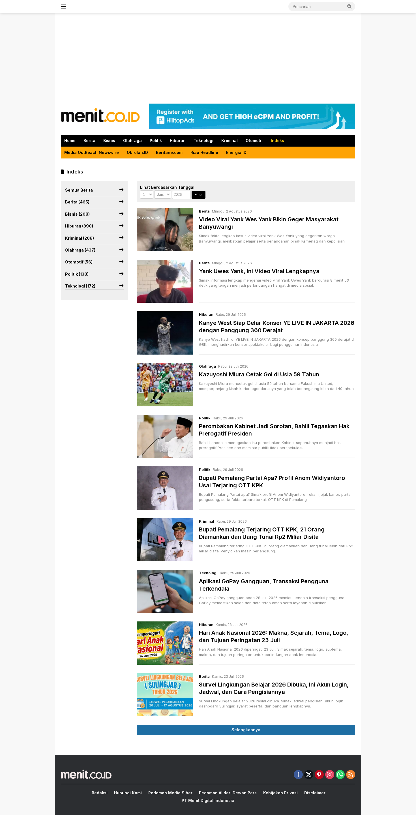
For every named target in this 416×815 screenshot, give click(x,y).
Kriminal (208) (79, 237)
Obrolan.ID (137, 152)
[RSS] (350, 775)
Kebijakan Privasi (280, 792)
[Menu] (64, 6)
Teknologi (203, 140)
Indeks (277, 140)
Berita (89, 140)
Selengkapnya (245, 729)
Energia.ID (236, 152)
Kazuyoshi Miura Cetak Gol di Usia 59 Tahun (259, 374)
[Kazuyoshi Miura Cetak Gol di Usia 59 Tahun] (165, 384)
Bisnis (109, 140)
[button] (349, 6)
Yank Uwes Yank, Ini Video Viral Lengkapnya (259, 271)
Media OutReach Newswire (91, 152)
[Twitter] (308, 775)
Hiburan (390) (79, 226)
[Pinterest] (319, 775)
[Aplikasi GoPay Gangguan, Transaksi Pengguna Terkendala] (165, 591)
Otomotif (254, 140)
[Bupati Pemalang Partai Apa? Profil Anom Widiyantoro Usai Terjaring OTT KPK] (165, 488)
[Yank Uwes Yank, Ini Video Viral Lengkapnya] (165, 281)
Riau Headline (204, 152)
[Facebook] (298, 775)
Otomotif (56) (79, 261)
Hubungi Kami (128, 792)
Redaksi (100, 792)
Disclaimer (314, 792)
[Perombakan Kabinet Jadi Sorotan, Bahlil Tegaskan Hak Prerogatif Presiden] (165, 436)
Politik (156, 140)
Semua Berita (79, 190)
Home (70, 140)
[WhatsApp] (340, 775)
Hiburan (178, 140)
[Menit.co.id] (100, 115)
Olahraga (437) (80, 250)
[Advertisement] (208, 58)
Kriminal (229, 140)
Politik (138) (77, 274)
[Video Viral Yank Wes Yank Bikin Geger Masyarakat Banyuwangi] (165, 229)
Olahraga (132, 140)
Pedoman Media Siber (170, 792)
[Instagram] (329, 775)
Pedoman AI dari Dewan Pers (228, 792)
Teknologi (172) (80, 286)
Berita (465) (77, 202)
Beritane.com (169, 152)
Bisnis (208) (77, 214)
